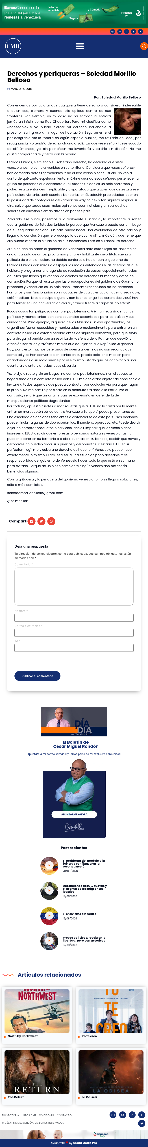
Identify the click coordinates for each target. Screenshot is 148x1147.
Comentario (23, 564)
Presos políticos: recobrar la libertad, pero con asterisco (84, 939)
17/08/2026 (70, 945)
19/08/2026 (70, 896)
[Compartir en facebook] (31, 521)
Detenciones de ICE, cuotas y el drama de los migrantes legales (85, 889)
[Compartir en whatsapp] (51, 521)
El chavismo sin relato (79, 914)
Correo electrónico (28, 625)
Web (17, 640)
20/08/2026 (70, 871)
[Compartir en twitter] (41, 521)
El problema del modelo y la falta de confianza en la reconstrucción (84, 864)
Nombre (21, 610)
